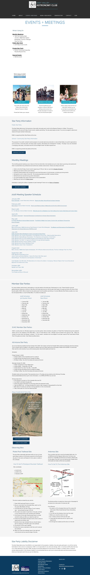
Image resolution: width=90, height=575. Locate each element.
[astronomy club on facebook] (60, 568)
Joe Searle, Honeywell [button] (17, 215)
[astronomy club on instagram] (62, 568)
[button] (46, 15)
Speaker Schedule (58, 169)
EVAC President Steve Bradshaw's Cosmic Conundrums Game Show (28, 233)
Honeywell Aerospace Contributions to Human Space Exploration (40, 215)
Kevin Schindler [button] (15, 200)
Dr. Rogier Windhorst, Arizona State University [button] (23, 220)
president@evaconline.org (21, 375)
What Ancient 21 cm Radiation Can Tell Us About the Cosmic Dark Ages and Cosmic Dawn (55, 210)
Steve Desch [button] (15, 205)
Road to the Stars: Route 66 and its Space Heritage (47, 200)
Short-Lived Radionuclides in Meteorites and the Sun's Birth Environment (49, 205)
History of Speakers (54, 182)
